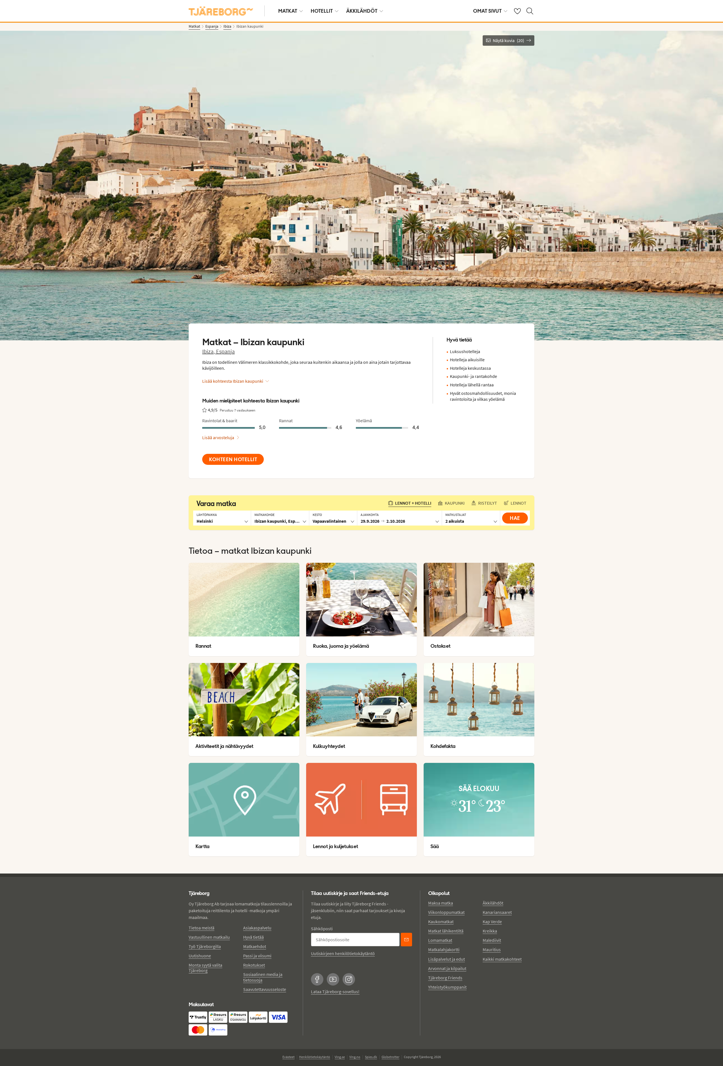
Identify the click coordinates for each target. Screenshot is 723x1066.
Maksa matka (440, 903)
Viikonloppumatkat (446, 912)
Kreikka (490, 931)
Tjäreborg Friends (445, 977)
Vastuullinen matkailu (209, 937)
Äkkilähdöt (361, 11)
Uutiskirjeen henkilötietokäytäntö (343, 953)
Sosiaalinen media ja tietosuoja (262, 976)
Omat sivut (487, 11)
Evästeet (288, 1057)
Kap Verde (492, 921)
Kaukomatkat (441, 921)
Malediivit (492, 940)
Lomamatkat (440, 940)
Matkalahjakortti (444, 949)
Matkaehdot (254, 946)
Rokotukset (254, 965)
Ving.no (354, 1057)
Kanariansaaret (497, 912)
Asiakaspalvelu (257, 928)
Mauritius (492, 949)
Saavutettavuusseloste (264, 989)
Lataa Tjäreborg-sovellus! (335, 991)
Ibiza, (209, 351)
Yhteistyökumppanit (447, 987)
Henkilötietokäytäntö (314, 1057)
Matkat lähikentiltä (445, 931)
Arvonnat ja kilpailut (447, 968)
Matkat (287, 11)
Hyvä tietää (253, 937)
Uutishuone (200, 955)
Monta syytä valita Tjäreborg (205, 967)
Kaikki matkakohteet (502, 959)
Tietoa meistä (201, 928)
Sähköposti (322, 928)
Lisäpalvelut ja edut (446, 959)
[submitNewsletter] (406, 939)
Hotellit (322, 11)
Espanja (225, 351)
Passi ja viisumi (257, 955)
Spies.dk (371, 1057)
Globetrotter (390, 1057)
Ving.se (340, 1057)
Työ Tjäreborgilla (205, 946)
